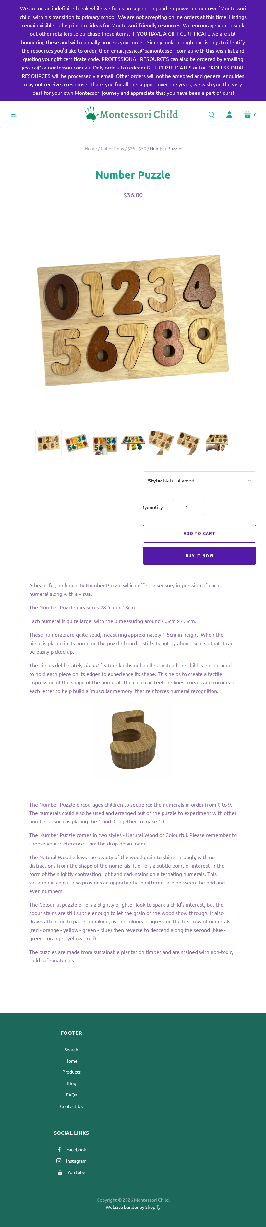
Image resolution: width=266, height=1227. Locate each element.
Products (71, 1072)
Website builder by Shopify (133, 1207)
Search (71, 1049)
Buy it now (199, 556)
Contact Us (71, 1106)
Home (91, 148)
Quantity (153, 507)
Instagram (76, 1161)
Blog (71, 1083)
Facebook (76, 1149)
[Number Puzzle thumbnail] (48, 443)
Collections (112, 148)
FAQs (71, 1094)
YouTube (76, 1172)
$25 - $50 (136, 148)
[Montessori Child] (133, 114)
